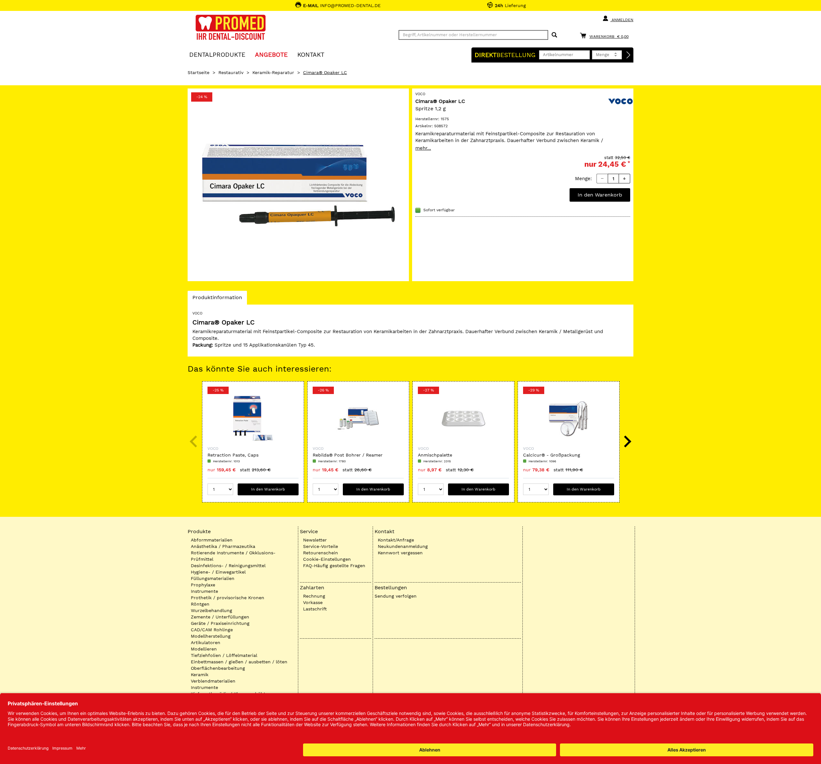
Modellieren (204, 648)
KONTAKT (310, 54)
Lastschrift (315, 608)
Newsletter (315, 539)
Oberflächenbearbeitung (218, 668)
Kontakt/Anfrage (396, 539)
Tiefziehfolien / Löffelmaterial (224, 655)
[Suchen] (554, 35)
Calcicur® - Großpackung (551, 455)
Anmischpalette (435, 455)
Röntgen (200, 604)
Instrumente (204, 591)
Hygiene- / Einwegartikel (218, 572)
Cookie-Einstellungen (327, 559)
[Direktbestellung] (628, 55)
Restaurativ (230, 72)
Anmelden (621, 20)
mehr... (423, 148)
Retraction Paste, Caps (232, 455)
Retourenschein (320, 552)
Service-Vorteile (320, 546)
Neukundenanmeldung (403, 546)
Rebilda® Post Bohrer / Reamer (348, 455)
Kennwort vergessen (400, 552)
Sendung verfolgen (396, 596)
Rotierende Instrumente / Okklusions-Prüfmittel (233, 556)
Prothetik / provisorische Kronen (227, 597)
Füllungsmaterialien (212, 578)
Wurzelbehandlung (211, 610)
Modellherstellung (211, 636)
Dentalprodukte (217, 54)
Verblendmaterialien (213, 681)
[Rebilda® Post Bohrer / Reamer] (358, 418)
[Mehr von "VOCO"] (620, 100)
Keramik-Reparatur (273, 72)
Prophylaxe (203, 584)
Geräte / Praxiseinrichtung (220, 623)
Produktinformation (217, 299)
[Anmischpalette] (463, 418)
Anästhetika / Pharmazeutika (223, 546)
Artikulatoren (205, 642)
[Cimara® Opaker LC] (298, 184)
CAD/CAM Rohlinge (212, 629)
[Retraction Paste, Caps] (253, 418)
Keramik (199, 674)
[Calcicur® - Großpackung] (568, 418)
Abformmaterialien (212, 539)
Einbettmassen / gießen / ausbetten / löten (239, 661)
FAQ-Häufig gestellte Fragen (334, 565)
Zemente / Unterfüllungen (220, 616)
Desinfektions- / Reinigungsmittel (228, 565)
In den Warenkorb (600, 195)
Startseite (198, 72)
